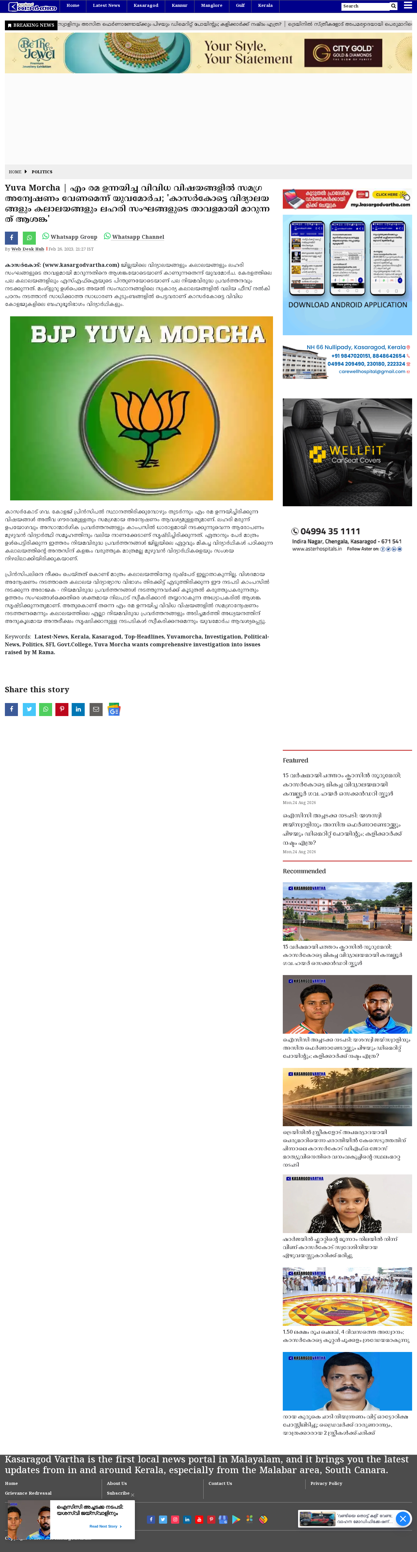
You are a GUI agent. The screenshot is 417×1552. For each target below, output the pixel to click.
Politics (42, 172)
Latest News (106, 5)
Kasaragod (146, 5)
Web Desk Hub (27, 249)
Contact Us (220, 1484)
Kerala (265, 5)
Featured (295, 761)
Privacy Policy (326, 1484)
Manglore (212, 5)
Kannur (180, 5)
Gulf (240, 5)
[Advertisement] (200, 119)
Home (72, 5)
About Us (117, 1484)
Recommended (304, 872)
